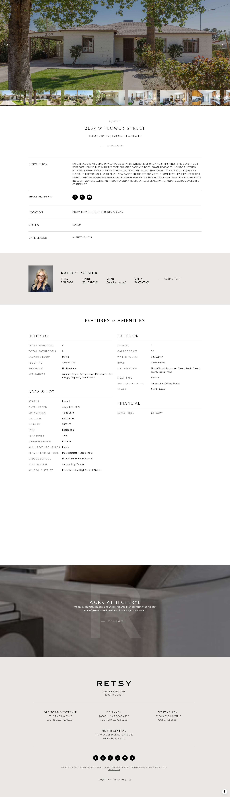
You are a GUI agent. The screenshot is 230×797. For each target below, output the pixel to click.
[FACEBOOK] (95, 758)
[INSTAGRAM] (117, 758)
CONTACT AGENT (172, 279)
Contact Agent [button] (115, 145)
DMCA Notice (114, 770)
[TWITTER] (110, 758)
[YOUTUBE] (125, 758)
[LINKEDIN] (103, 758)
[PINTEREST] (132, 758)
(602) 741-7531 (90, 282)
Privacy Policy (120, 780)
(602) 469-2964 (114, 694)
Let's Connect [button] (115, 621)
